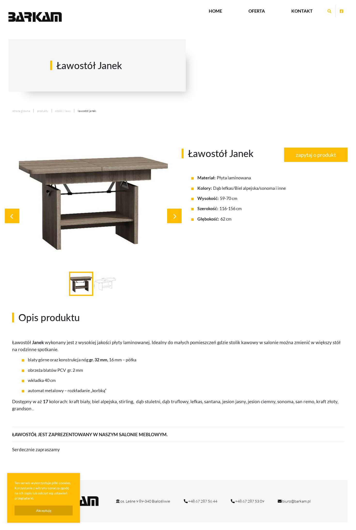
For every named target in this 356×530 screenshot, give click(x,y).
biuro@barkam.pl (296, 501)
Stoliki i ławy (63, 111)
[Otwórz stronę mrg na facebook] (341, 11)
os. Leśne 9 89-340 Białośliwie (145, 501)
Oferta (256, 11)
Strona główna (21, 111)
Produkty (42, 111)
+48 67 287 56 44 (202, 501)
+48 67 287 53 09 (249, 501)
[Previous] (12, 216)
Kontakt (302, 11)
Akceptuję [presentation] (43, 510)
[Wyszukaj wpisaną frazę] (329, 11)
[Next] (174, 216)
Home (215, 11)
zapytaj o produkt (316, 154)
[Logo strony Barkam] (35, 17)
